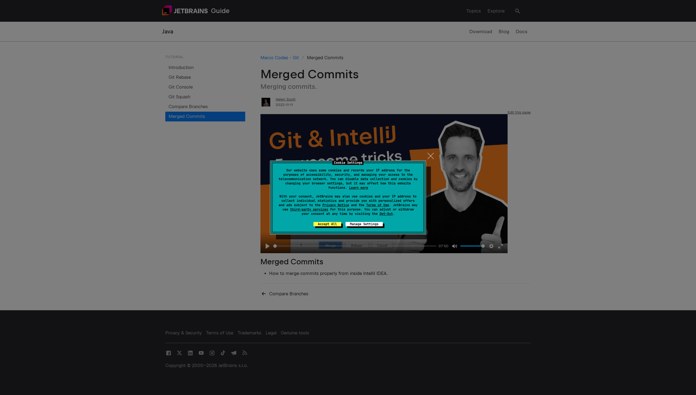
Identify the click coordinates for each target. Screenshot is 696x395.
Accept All (327, 224)
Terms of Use (377, 205)
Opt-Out (386, 214)
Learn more (358, 188)
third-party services (309, 209)
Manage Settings (364, 224)
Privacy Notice (335, 205)
